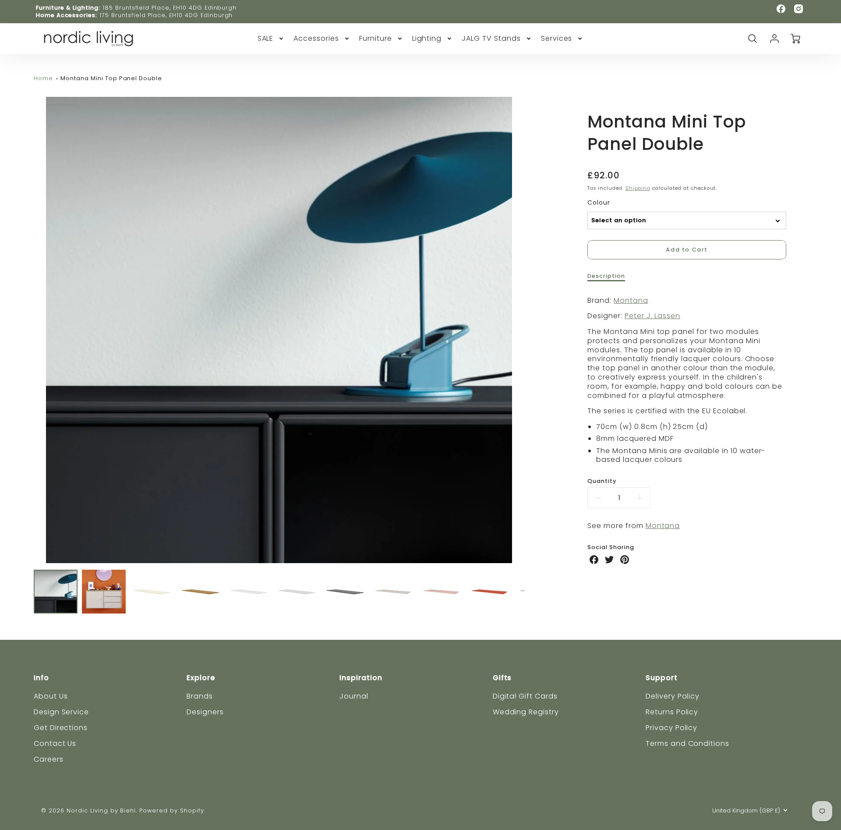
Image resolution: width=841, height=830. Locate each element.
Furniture (375, 38)
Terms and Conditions (687, 743)
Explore (201, 678)
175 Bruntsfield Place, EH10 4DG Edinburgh (166, 15)
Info (41, 678)
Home (43, 78)
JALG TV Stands (491, 38)
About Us (51, 696)
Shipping (638, 188)
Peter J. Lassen (652, 316)
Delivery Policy (673, 696)
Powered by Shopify (171, 810)
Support (662, 678)
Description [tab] (606, 276)
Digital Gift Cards (525, 696)
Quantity (601, 481)
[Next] (530, 330)
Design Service (61, 712)
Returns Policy (672, 712)
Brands (200, 696)
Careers (49, 759)
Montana (631, 300)
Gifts (502, 678)
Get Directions (61, 728)
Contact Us (55, 743)
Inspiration (360, 678)
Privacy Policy (671, 728)
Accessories (316, 38)
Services (556, 38)
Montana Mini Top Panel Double (111, 78)
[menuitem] (271, 39)
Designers (205, 712)
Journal (353, 696)
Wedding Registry (526, 712)
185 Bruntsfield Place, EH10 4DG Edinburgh (169, 7)
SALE (266, 38)
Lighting (427, 38)
